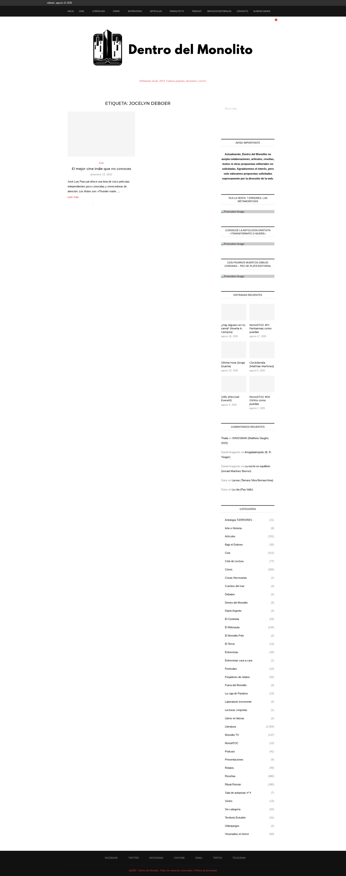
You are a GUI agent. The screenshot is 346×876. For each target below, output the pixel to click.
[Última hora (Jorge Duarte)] (233, 349)
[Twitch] (294, 3)
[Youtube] (286, 3)
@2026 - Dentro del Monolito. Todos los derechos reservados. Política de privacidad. (173, 870)
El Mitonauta (249, 627)
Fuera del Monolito (249, 685)
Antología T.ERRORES (249, 519)
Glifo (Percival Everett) (230, 398)
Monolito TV (177, 11)
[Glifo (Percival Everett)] (233, 384)
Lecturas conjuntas (249, 710)
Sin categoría (249, 809)
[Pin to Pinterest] (105, 203)
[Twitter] (277, 3)
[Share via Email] (109, 203)
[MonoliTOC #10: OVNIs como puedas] (261, 384)
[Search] (276, 11)
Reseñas (249, 776)
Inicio (71, 11)
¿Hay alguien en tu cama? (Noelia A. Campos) (233, 328)
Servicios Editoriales (219, 11)
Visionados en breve (249, 833)
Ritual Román (249, 784)
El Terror (249, 643)
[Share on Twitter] (101, 203)
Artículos (156, 11)
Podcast (197, 11)
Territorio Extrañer (249, 817)
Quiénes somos (261, 11)
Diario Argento (249, 610)
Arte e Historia (249, 528)
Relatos (249, 767)
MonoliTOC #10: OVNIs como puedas (259, 400)
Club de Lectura (249, 561)
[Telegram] (298, 3)
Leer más (73, 197)
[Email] (290, 3)
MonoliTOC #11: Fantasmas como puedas (260, 328)
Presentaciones (249, 759)
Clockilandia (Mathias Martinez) (261, 364)
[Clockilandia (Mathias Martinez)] (261, 349)
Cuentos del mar (249, 586)
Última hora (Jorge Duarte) (233, 364)
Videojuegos (249, 825)
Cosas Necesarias (249, 577)
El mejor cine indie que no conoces (101, 169)
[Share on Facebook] (97, 203)
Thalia (224, 438)
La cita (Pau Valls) (242, 489)
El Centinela (249, 619)
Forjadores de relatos (249, 677)
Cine (81, 11)
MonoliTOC (249, 743)
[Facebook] (273, 3)
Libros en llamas (249, 718)
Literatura (98, 11)
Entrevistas (135, 11)
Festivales (249, 668)
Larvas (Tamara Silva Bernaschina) (252, 480)
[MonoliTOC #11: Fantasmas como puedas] (261, 312)
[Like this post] (93, 203)
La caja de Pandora (249, 693)
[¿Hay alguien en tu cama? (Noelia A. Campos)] (233, 312)
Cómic (116, 11)
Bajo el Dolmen (249, 544)
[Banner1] (247, 211)
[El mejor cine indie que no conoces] (101, 134)
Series (249, 800)
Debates (249, 594)
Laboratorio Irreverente (249, 701)
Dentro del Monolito (249, 602)
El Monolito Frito (249, 635)
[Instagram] (282, 3)
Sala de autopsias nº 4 (249, 792)
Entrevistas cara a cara (249, 660)
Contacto (242, 11)
